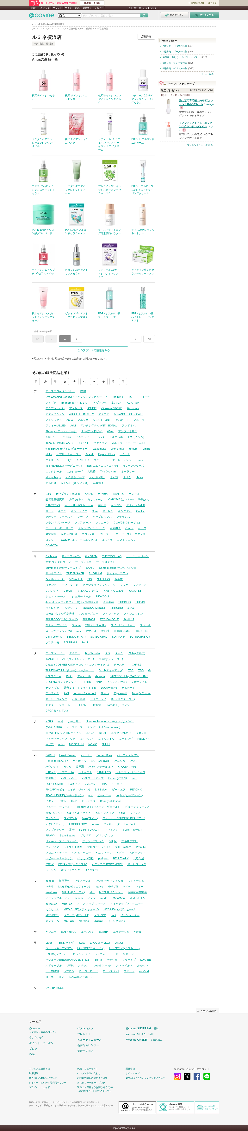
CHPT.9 (136, 664)
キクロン (116, 505)
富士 (72, 829)
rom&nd (144, 971)
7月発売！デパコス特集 (175, 46)
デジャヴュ (52, 687)
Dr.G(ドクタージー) (123, 699)
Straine (76, 625)
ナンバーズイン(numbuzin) (103, 727)
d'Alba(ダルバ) (136, 653)
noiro (61, 744)
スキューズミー (88, 613)
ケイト (129, 528)
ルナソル (83, 965)
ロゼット (129, 971)
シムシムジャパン (88, 590)
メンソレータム (130, 915)
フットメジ (111, 829)
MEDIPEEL (52, 915)
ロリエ (50, 976)
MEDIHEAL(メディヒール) (119, 909)
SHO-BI (140, 602)
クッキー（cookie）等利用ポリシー (47, 1082)
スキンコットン (133, 613)
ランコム (100, 954)
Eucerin (103, 931)
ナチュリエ (74, 721)
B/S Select (101, 789)
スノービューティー (123, 625)
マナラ (50, 886)
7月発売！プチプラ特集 (175, 51)
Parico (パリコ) (117, 778)
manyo (99, 886)
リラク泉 (112, 959)
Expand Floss (106, 454)
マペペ (127, 886)
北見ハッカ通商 (135, 505)
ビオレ (62, 801)
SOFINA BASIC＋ (140, 636)
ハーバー (86, 755)
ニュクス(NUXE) (121, 732)
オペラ (127, 477)
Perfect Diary (104, 755)
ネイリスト (87, 738)
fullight (113, 841)
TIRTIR (86, 681)
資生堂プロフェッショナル (99, 585)
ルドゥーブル (54, 965)
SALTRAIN (70, 642)
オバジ (114, 477)
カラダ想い (76, 499)
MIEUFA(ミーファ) (73, 892)
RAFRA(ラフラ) (55, 954)
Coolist (140, 511)
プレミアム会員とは (39, 1068)
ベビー (120, 852)
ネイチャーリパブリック (60, 738)
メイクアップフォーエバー (126, 903)
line (206, 1076)
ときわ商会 (78, 699)
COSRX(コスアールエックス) (79, 539)
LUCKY (119, 942)
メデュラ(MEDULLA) (76, 915)
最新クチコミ (85, 1050)
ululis (49, 454)
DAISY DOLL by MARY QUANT (129, 676)
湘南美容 (108, 602)
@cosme (43, 1030)
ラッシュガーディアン (59, 948)
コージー (105, 534)
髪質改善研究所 (55, 499)
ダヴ (107, 653)
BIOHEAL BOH (100, 760)
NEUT (102, 732)
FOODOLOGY (78, 824)
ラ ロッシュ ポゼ (79, 954)
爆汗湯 (80, 766)
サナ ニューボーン (137, 556)
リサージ (128, 954)
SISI (89, 579)
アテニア (103, 414)
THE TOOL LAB (111, 556)
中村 (60, 721)
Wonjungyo (118, 448)
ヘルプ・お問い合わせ (89, 1073)
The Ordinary (108, 471)
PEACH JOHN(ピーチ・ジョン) (65, 795)
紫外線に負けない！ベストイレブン (181, 57)
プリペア (85, 835)
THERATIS (140, 630)
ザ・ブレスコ (83, 561)
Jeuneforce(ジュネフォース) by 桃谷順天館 (72, 602)
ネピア (50, 744)
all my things (53, 477)
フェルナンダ (111, 824)
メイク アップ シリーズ (91, 903)
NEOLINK (143, 738)
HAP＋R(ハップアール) (60, 772)
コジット (51, 539)
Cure (95, 511)
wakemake (99, 448)
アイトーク (144, 396)
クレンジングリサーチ (91, 528)
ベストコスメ (149, 8)
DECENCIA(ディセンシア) (62, 681)
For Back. (130, 824)
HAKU (67, 766)
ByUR (133, 760)
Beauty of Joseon (110, 801)
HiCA (74, 801)
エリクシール (54, 471)
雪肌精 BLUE (122, 630)
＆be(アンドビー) (91, 431)
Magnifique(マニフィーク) (74, 886)
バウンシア (52, 766)
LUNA (70, 965)
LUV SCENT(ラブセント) (124, 948)
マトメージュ (136, 880)
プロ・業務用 (123, 846)
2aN (66, 693)
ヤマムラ (51, 931)
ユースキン (87, 931)
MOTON (69, 920)
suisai (130, 607)
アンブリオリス (127, 431)
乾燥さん (143, 499)
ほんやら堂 (91, 870)
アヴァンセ (100, 402)
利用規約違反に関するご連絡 (92, 1078)
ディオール (84, 676)
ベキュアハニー (81, 852)
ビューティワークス (137, 806)
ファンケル (52, 818)
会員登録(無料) (196, 3)
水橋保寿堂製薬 (137, 892)
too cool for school (84, 693)
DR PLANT (81, 704)
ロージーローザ (88, 971)
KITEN (49, 511)
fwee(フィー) (90, 818)
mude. (104, 898)
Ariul (73, 425)
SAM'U (90, 567)
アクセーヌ (76, 408)
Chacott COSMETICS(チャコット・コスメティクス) (77, 664)
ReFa (98, 959)
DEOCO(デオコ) (117, 681)
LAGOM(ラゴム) (100, 942)
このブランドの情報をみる (93, 350)
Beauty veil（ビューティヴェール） (99, 806)
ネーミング (126, 738)
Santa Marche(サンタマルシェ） (119, 567)
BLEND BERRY (73, 846)
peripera (103, 858)
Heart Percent (67, 755)
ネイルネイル (106, 738)
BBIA (104, 783)
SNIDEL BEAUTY (95, 625)
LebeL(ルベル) (103, 965)
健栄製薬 (51, 534)
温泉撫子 (98, 482)
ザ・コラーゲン (71, 556)
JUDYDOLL (103, 596)
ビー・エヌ (119, 789)
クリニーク (102, 522)
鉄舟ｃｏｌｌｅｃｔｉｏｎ (80, 687)
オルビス (51, 482)
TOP (33, 8)
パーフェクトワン (128, 755)
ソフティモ (52, 642)
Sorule (85, 642)
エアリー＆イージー (68, 454)
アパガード (122, 419)
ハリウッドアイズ (93, 778)
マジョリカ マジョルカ (109, 880)
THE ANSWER (75, 573)
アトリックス (54, 419)
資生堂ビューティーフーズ (62, 585)
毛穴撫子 (115, 528)
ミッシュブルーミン (58, 898)
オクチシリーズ (74, 477)
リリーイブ (129, 959)
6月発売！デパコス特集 (175, 68)
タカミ (119, 653)
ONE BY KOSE (55, 987)
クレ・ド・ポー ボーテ (59, 528)
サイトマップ (133, 1073)
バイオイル (79, 760)
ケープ (142, 528)
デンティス (52, 693)
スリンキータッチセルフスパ (63, 630)
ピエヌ (50, 801)
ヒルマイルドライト (78, 812)
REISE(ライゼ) (66, 942)
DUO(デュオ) (109, 687)
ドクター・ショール (58, 704)
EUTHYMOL (68, 931)
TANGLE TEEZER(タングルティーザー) (70, 658)
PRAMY (50, 835)
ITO (130, 396)
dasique (100, 676)
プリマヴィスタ (105, 835)
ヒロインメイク (104, 812)
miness (50, 880)
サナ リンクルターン (58, 561)
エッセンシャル (121, 460)
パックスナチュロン (101, 766)
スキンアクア (111, 613)
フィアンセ (70, 818)
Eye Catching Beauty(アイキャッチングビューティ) (77, 396)
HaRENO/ (74, 783)
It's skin (66, 437)
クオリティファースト (59, 516)
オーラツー (128, 471)
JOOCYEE (134, 590)
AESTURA (83, 460)
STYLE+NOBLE (109, 619)
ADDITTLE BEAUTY (81, 414)
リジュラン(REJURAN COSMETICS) (68, 959)
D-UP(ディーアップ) (111, 670)
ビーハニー (104, 795)
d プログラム (53, 676)
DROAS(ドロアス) (57, 710)
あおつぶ (116, 402)
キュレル (107, 511)
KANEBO (118, 493)
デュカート (128, 687)
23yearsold (120, 693)
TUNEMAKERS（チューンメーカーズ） (70, 670)
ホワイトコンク (70, 870)
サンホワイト (54, 573)
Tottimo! (97, 704)
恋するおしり (69, 534)
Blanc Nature (68, 835)
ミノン (92, 898)
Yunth (137, 931)
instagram (177, 1076)
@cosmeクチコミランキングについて (145, 1078)
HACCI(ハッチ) (127, 766)
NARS (49, 721)
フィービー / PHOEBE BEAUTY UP (123, 818)
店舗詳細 (146, 36)
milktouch (51, 903)
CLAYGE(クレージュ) (127, 522)
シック (124, 585)
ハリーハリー (69, 778)
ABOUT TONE (102, 419)
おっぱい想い (97, 477)
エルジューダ (74, 471)
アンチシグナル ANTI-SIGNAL (98, 425)
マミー (139, 886)
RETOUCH (52, 971)
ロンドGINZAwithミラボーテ (75, 976)
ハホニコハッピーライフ (130, 772)
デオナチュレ (139, 681)
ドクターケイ (98, 699)
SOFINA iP (118, 636)
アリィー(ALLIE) (56, 425)
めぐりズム (52, 909)
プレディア (52, 846)
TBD (141, 670)
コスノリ (107, 539)
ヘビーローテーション (59, 858)
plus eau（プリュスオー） (62, 841)
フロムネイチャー (56, 852)
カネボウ (103, 493)
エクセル (125, 454)
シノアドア (139, 585)
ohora (139, 477)
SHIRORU (116, 607)
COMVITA (52, 545)
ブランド (57, 8)
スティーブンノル (56, 625)
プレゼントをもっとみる (200, 145)
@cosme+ (133, 408)
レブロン (69, 971)
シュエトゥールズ (56, 596)
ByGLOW (119, 760)
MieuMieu (119, 898)
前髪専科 (64, 880)
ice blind (118, 396)
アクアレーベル (55, 408)
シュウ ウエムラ (114, 590)
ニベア (90, 732)
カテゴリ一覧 (134, 8)
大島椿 (91, 471)
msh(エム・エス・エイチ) (102, 465)
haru (134, 778)
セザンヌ (90, 630)
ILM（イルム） (136, 437)
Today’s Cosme (141, 693)
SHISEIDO (103, 579)
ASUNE (91, 408)
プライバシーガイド (39, 1087)
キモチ (62, 511)
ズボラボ (145, 625)
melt (113, 915)
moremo (84, 920)
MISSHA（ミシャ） (111, 892)
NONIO (92, 744)
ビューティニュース (89, 1039)
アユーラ (138, 419)
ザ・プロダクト (105, 561)
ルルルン (142, 965)
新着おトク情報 (92, 3)
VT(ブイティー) (55, 824)
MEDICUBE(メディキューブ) (81, 909)
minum (79, 898)
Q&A (77, 8)
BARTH (50, 755)
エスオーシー (54, 460)
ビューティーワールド (59, 806)
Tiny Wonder (92, 653)
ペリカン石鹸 (85, 858)
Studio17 (128, 619)
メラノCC (100, 915)
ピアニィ (116, 783)
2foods (105, 693)
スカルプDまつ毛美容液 (60, 613)
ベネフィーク (104, 852)
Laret (49, 942)
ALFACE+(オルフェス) (74, 482)
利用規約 (33, 1073)
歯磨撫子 (51, 778)
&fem (110, 431)
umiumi (133, 448)
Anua (69, 419)
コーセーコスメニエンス (131, 534)
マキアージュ (82, 880)
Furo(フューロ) (132, 829)
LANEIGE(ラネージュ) (90, 948)
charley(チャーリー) (111, 658)
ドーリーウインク (56, 699)
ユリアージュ (121, 931)
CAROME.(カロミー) (121, 499)
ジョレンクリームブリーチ (62, 607)
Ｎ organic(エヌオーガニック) (64, 465)
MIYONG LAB (137, 898)
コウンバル (89, 534)
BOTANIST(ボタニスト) (72, 864)
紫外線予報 (76, 579)
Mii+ (92, 892)
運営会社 (130, 1068)
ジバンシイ (52, 590)
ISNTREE (51, 437)
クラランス (123, 516)
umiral (146, 448)
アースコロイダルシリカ (60, 391)
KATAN (89, 493)
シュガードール (81, 596)
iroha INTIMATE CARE (59, 442)
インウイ (83, 442)
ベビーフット (137, 852)
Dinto (69, 676)
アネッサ (83, 419)
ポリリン (51, 870)
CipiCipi (68, 590)
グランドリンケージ (58, 522)
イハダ (100, 437)
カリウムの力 (95, 499)
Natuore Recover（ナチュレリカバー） (110, 721)
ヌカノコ (141, 732)
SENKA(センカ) (76, 636)
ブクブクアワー (55, 829)
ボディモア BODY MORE (107, 864)
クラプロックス (102, 516)
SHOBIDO (124, 602)
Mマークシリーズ (133, 465)
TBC (130, 670)
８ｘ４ (89, 454)
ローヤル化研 (111, 971)
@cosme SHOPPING (143, 1028)
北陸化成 (138, 858)
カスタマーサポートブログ (91, 1082)
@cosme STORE (111, 408)
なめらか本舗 (54, 727)
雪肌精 (105, 630)
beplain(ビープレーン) (129, 795)
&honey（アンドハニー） (61, 431)
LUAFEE (145, 959)
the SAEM (91, 556)
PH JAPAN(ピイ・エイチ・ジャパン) (68, 789)
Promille (141, 846)
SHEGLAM (95, 573)
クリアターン (83, 522)
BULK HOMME (55, 783)
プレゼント (84, 1034)
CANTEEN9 (53, 505)
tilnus (99, 681)
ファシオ (135, 812)
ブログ (68, 8)
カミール (134, 493)
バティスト (85, 772)
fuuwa (95, 824)
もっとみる (207, 74)
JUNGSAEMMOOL (94, 607)
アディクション (55, 414)
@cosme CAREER (145, 1039)
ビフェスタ (89, 801)
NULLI (106, 744)
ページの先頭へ (209, 1010)
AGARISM (133, 402)
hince (122, 812)
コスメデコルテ (126, 539)
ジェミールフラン (117, 573)
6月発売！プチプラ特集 (175, 63)
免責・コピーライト (87, 1068)
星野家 (50, 864)
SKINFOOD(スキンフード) (62, 619)
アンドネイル (130, 425)
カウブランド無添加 (68, 493)
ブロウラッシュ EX (98, 846)
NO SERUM (76, 744)
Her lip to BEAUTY (57, 760)
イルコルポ (116, 437)
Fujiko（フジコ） (89, 829)
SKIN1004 (89, 619)
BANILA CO (104, 772)
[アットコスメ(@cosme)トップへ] (41, 16)
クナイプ (82, 516)
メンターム (52, 920)
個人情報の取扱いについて (43, 1078)
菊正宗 (102, 505)
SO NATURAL (98, 636)
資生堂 (119, 579)
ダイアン (74, 653)
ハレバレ (90, 783)
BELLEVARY (120, 858)
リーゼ (114, 954)
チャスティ (120, 664)
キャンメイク (79, 511)
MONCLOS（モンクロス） (110, 920)
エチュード (101, 460)
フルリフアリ (129, 841)
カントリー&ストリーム (79, 505)
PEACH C (136, 789)
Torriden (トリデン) (119, 704)
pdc (90, 795)
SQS (69, 460)
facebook (197, 1076)
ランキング (44, 8)
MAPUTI (113, 886)
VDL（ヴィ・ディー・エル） (129, 442)
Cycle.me (51, 556)
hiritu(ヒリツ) (54, 812)
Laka (82, 942)
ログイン (212, 3)
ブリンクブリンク (93, 841)
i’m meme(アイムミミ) (75, 402)
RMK (83, 391)
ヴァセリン (100, 442)
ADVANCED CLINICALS (128, 414)
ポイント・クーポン (41, 1043)
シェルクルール (55, 579)
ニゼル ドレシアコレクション (64, 732)
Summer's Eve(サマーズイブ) (64, 567)
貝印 (48, 493)
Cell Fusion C (54, 636)
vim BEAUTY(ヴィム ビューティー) (67, 448)
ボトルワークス (136, 864)
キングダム (125, 511)
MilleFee (67, 903)
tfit (149, 670)
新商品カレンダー (88, 1045)
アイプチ (51, 402)
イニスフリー (84, 437)
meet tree (51, 892)
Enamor (141, 460)
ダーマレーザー (55, 653)
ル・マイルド (124, 965)
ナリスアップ (74, 727)
